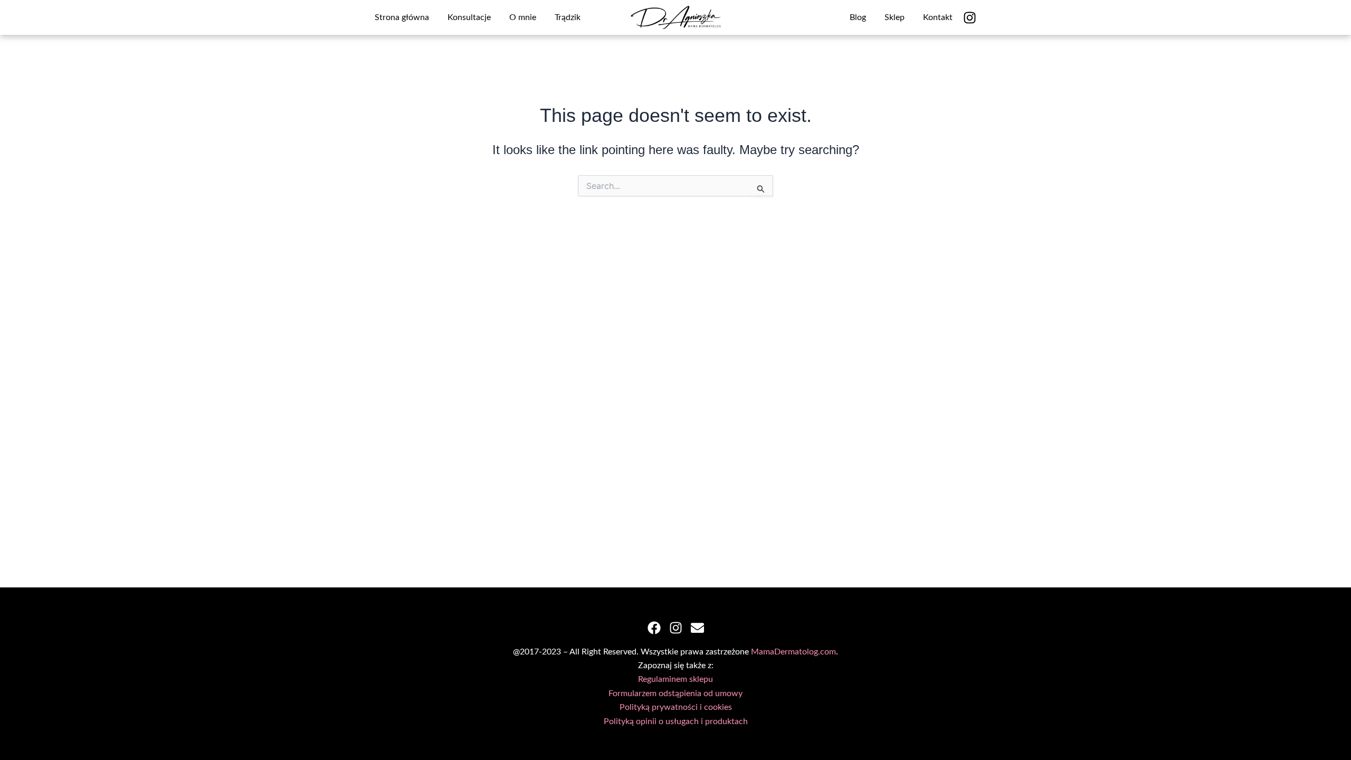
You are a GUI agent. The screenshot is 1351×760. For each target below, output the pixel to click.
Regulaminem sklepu (675, 679)
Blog (858, 17)
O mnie (522, 17)
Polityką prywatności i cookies (676, 707)
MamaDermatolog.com (793, 652)
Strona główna (402, 17)
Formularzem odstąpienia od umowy (675, 693)
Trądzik (568, 17)
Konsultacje (469, 17)
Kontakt (938, 17)
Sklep (894, 17)
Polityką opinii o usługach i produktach (676, 721)
